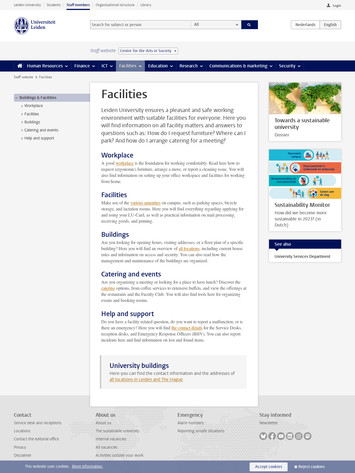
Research (188, 66)
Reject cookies (311, 466)
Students (54, 4)
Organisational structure (115, 4)
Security (287, 66)
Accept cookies (268, 466)
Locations (22, 431)
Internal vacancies (111, 439)
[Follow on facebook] (272, 436)
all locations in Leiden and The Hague (146, 379)
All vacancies (106, 447)
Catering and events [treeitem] (41, 130)
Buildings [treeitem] (32, 122)
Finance (82, 66)
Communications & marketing (238, 66)
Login (337, 5)
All (196, 24)
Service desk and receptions (37, 423)
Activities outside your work (119, 455)
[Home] (19, 66)
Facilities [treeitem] (31, 114)
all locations (189, 248)
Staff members (78, 4)
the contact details (186, 327)
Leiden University (27, 4)
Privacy (20, 447)
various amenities (145, 202)
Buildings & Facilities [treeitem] (37, 97)
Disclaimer (22, 455)
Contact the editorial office (36, 439)
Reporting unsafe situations (201, 431)
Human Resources (45, 66)
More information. (87, 466)
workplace (125, 163)
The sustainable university (117, 431)
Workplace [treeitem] (33, 105)
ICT (105, 66)
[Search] (249, 24)
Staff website (23, 77)
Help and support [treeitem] (39, 138)
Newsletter (268, 423)
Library (145, 4)
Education (158, 66)
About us (103, 423)
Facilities (127, 66)
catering (108, 288)
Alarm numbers (191, 423)
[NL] (305, 24)
